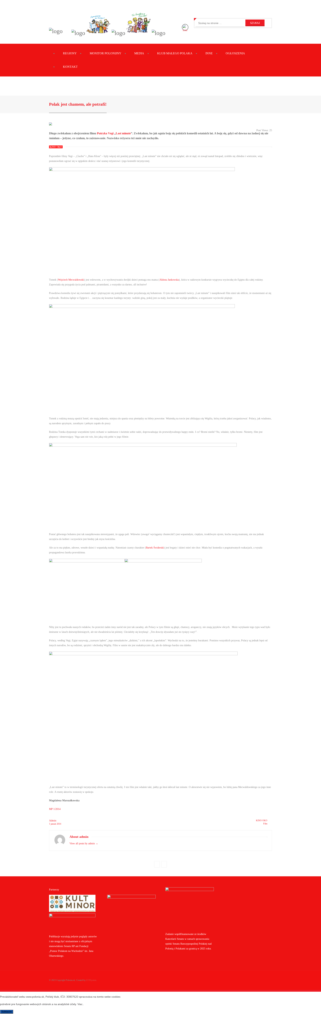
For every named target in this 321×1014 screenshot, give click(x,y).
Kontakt (70, 66)
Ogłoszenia (235, 53)
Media (139, 53)
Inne (209, 53)
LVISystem (91, 980)
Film (265, 823)
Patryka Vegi (105, 133)
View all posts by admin (83, 843)
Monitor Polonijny (105, 53)
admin (52, 820)
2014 (59, 824)
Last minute (123, 133)
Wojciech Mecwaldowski (71, 279)
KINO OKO (261, 820)
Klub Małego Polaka (174, 53)
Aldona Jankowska (169, 279)
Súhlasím (6, 1011)
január (54, 824)
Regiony (70, 53)
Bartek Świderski (155, 547)
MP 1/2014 (55, 809)
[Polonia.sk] (56, 31)
